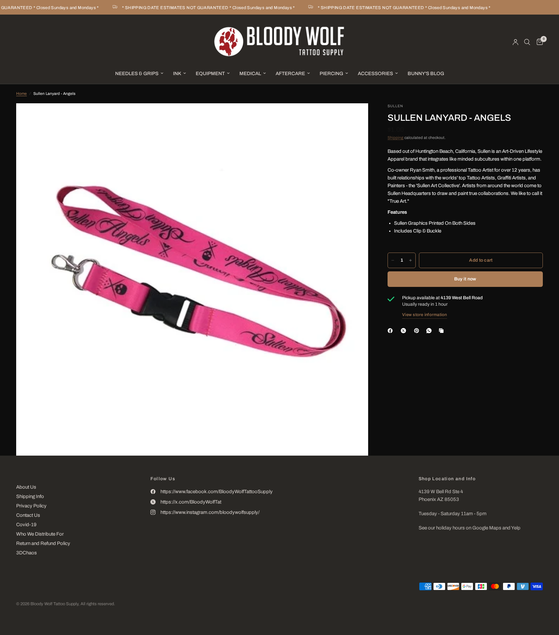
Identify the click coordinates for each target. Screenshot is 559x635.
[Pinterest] (418, 331)
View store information (424, 314)
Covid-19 (26, 524)
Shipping (395, 137)
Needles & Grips (137, 73)
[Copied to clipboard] (442, 331)
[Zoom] (354, 117)
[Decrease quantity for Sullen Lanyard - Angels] (393, 260)
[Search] (527, 42)
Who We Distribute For (40, 534)
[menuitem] (139, 73)
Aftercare (290, 73)
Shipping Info (30, 496)
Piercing (331, 73)
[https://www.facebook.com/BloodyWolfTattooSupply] (391, 331)
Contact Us (28, 515)
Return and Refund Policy (43, 543)
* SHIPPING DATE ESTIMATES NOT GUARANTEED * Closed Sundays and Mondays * (201, 8)
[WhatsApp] (430, 331)
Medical (250, 73)
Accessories (375, 73)
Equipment (210, 73)
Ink (177, 73)
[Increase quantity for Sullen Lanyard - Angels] (410, 260)
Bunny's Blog (426, 73)
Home (21, 93)
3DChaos (26, 552)
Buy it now (465, 279)
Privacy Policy (31, 505)
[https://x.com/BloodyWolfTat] (405, 331)
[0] (538, 42)
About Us (26, 487)
